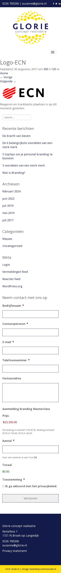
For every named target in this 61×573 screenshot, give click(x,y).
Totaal (7, 465)
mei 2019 (8, 213)
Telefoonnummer (16, 360)
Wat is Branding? (13, 173)
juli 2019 (7, 206)
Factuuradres (11, 378)
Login (6, 264)
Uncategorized (12, 246)
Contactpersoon (15, 324)
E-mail (8, 342)
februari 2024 (11, 191)
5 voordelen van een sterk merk (23, 165)
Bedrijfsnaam (13, 305)
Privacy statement (14, 551)
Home (4, 73)
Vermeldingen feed (15, 272)
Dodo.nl (15, 568)
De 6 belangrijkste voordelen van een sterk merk (27, 145)
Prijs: (5, 416)
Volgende (8, 81)
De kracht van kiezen (16, 136)
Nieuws (7, 239)
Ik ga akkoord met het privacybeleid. (31, 486)
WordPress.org (12, 286)
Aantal (8, 441)
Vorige (6, 77)
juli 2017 (7, 220)
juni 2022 (8, 198)
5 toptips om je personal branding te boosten (27, 156)
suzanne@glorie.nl (34, 3)
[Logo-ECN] (23, 92)
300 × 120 (49, 69)
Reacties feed (11, 279)
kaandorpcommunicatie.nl (43, 568)
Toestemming (13, 479)
